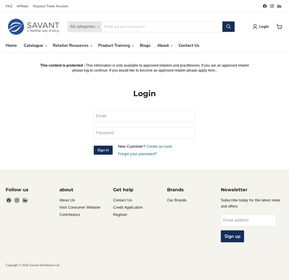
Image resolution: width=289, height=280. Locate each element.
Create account (159, 146)
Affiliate (22, 6)
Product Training (114, 45)
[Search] (228, 26)
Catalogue (34, 45)
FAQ (9, 6)
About (163, 45)
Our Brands (176, 200)
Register (120, 214)
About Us (67, 200)
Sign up (232, 236)
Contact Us (189, 45)
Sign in (103, 150)
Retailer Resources (71, 45)
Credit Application (128, 207)
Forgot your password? (137, 154)
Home (11, 45)
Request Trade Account (50, 6)
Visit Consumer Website (79, 207)
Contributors (69, 214)
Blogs (145, 45)
